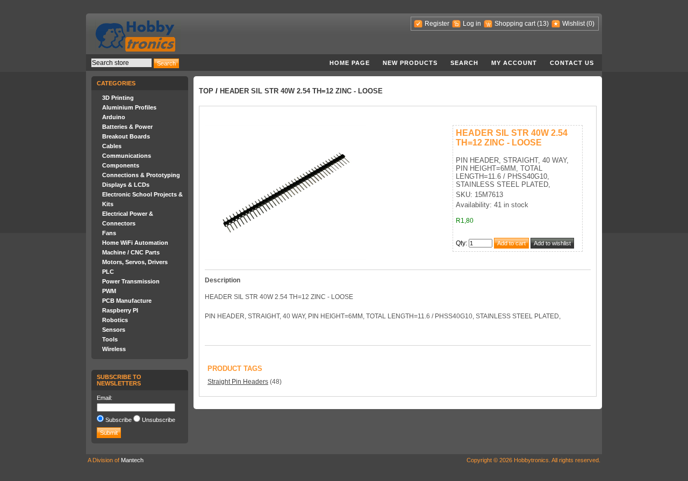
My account (514, 63)
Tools (110, 339)
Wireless (114, 349)
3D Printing (118, 97)
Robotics (115, 320)
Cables (111, 146)
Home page (349, 63)
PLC (108, 271)
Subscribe (118, 420)
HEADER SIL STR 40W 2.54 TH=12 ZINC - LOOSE (301, 91)
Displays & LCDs (125, 184)
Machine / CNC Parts (131, 252)
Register (437, 23)
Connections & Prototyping (141, 175)
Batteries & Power (127, 126)
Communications (126, 155)
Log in (472, 23)
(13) (543, 23)
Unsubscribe (158, 420)
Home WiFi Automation (135, 242)
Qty (460, 243)
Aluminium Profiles (129, 107)
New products (410, 63)
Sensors (113, 329)
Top (206, 91)
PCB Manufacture (127, 300)
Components (120, 165)
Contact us (572, 63)
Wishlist (573, 23)
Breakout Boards (126, 136)
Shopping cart (514, 23)
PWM (109, 291)
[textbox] (121, 63)
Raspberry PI (120, 310)
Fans (109, 233)
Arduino (113, 117)
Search (464, 63)
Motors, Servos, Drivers (135, 262)
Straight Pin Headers (237, 381)
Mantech (132, 460)
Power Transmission (131, 281)
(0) (590, 23)
